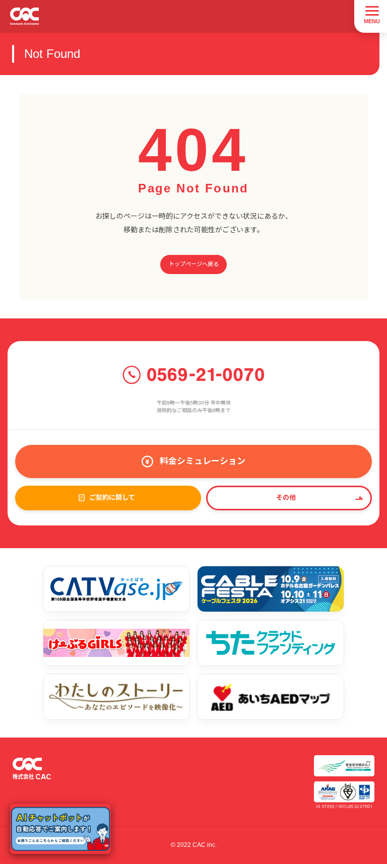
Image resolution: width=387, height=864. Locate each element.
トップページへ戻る (194, 264)
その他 (286, 497)
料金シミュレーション (202, 461)
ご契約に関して (112, 497)
